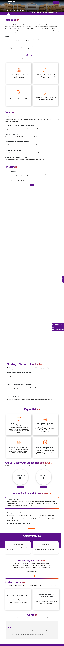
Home (33, 12)
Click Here (32, 576)
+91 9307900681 (18, 635)
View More (32, 185)
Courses (55, 2)
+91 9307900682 (28, 635)
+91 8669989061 (38, 635)
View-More (32, 527)
